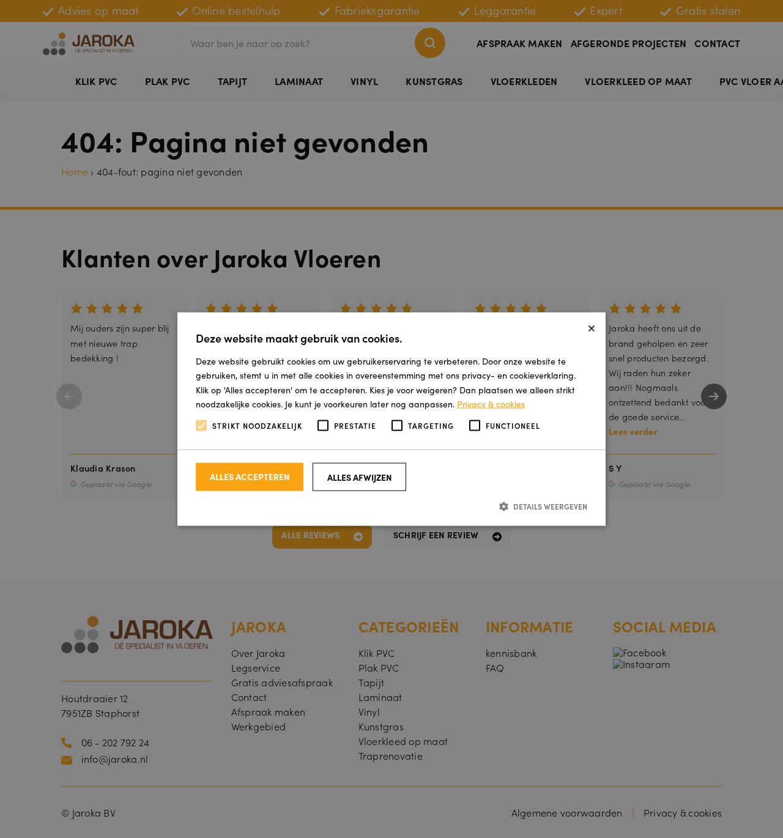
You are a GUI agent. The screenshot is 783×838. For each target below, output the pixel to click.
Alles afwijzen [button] (359, 477)
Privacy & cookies (491, 403)
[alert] (391, 419)
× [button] (591, 326)
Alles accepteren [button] (250, 476)
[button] (391, 506)
